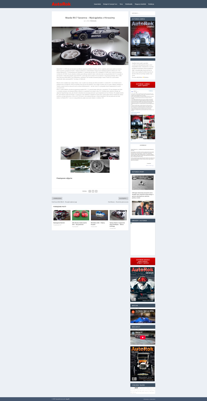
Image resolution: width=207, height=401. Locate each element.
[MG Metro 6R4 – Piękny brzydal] (99, 215)
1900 (136, 391)
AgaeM (67, 399)
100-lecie (134, 393)
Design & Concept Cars (110, 4)
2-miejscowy (146, 391)
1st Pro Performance (149, 389)
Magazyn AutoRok (140, 4)
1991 (139, 388)
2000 (131, 393)
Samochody (97, 4)
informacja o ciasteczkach (149, 399)
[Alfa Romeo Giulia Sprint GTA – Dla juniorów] (80, 215)
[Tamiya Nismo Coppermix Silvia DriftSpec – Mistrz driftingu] (118, 215)
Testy (121, 4)
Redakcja (151, 4)
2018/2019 (142, 388)
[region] (142, 239)
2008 (143, 391)
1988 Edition (151, 391)
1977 (131, 391)
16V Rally (140, 391)
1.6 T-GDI (132, 388)
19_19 (134, 391)
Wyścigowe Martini (59, 223)
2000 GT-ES (142, 389)
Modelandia (128, 4)
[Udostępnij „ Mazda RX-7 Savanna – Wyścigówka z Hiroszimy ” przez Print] (96, 191)
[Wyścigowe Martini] (62, 215)
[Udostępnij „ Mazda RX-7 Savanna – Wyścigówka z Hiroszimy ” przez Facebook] (89, 191)
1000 (134, 389)
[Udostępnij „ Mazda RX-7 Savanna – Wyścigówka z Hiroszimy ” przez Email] (93, 191)
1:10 (154, 389)
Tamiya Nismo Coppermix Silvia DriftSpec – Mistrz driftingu (117, 224)
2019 (136, 388)
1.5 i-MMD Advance (149, 388)
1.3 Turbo (137, 389)
